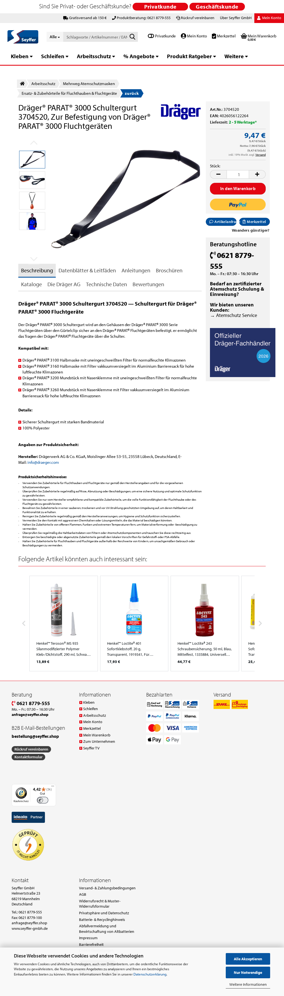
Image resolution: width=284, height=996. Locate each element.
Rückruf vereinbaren (197, 17)
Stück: (215, 165)
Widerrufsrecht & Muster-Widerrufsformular (99, 903)
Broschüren (169, 270)
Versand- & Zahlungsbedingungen (107, 887)
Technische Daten (106, 284)
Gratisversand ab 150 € (87, 17)
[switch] (42, 800)
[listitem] (63, 623)
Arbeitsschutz (94, 56)
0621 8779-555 (33, 703)
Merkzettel (226, 36)
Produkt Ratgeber (189, 56)
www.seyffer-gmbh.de (30, 928)
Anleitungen (135, 270)
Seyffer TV (91, 748)
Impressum (88, 937)
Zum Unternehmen (99, 741)
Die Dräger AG (63, 284)
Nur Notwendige (248, 972)
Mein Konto (196, 36)
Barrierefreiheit (91, 944)
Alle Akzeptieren (248, 958)
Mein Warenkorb (96, 735)
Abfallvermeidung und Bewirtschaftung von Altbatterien (106, 928)
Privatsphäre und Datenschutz (104, 912)
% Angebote (138, 56)
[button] (218, 174)
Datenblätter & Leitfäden (87, 270)
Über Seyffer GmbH (236, 17)
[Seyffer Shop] (22, 37)
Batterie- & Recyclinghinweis (102, 919)
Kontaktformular (28, 756)
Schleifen (52, 56)
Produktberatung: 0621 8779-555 (144, 17)
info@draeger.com (43, 462)
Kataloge (31, 284)
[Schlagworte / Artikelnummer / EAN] (132, 37)
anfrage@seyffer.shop (29, 922)
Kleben (20, 56)
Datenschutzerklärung (149, 974)
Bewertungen (148, 284)
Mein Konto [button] (271, 17)
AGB (82, 894)
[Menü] (52, 787)
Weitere (234, 56)
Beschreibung (37, 270)
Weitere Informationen (248, 984)
